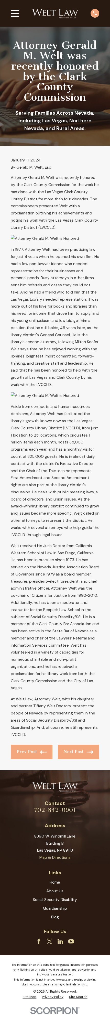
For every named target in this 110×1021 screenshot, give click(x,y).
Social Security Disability (55, 899)
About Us (54, 891)
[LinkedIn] (60, 941)
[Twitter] (49, 941)
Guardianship (55, 908)
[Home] (55, 13)
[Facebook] (39, 941)
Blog (55, 917)
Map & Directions (55, 857)
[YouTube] (71, 941)
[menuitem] (29, 997)
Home (55, 882)
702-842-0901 (55, 810)
